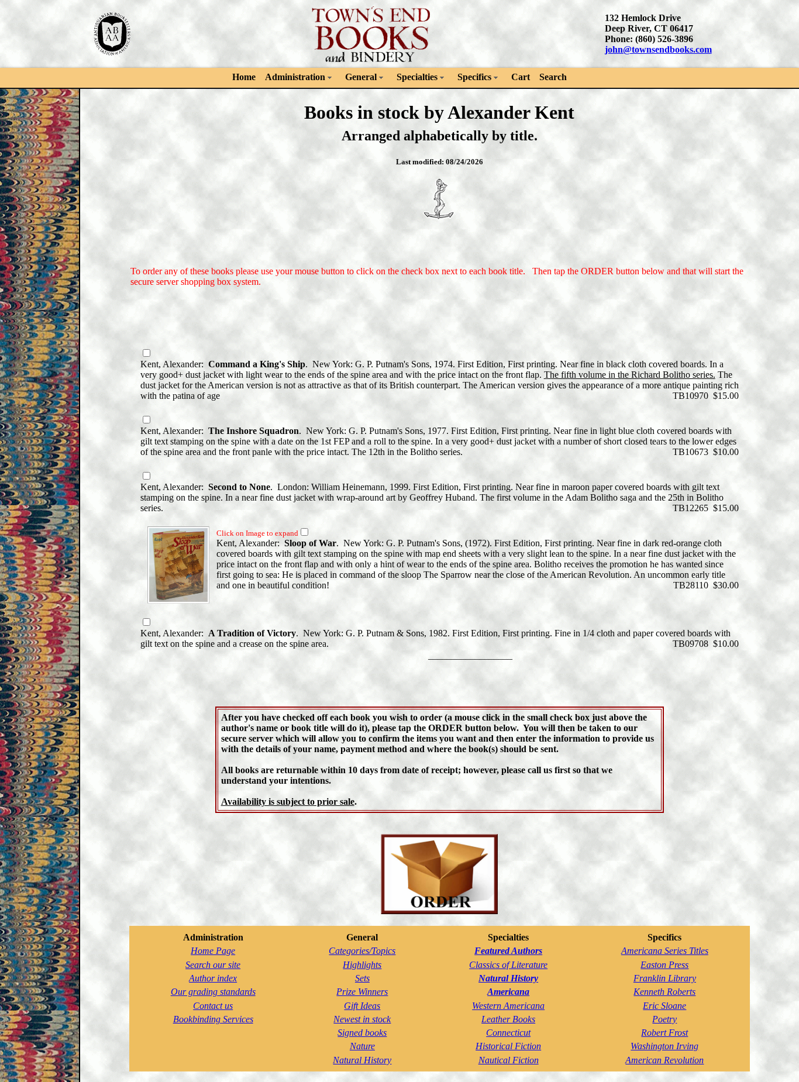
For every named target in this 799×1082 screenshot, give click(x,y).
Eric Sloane (664, 1006)
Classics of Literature (508, 965)
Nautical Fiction (508, 1060)
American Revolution (664, 1060)
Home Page (213, 951)
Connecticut (508, 1033)
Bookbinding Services (213, 1019)
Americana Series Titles (664, 951)
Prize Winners (362, 992)
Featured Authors (508, 951)
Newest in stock (362, 1019)
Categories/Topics (362, 951)
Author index (213, 978)
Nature (362, 1046)
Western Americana (508, 1006)
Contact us (213, 1006)
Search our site (212, 965)
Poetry (664, 1019)
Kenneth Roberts (664, 992)
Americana (508, 992)
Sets (362, 978)
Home (244, 77)
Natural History (362, 1060)
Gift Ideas (362, 1006)
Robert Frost (664, 1033)
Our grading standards (213, 992)
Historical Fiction (508, 1046)
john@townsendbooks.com (658, 49)
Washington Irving (664, 1046)
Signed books (362, 1033)
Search (553, 77)
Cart (520, 77)
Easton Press (664, 965)
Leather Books (508, 1019)
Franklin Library (664, 978)
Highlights (362, 965)
